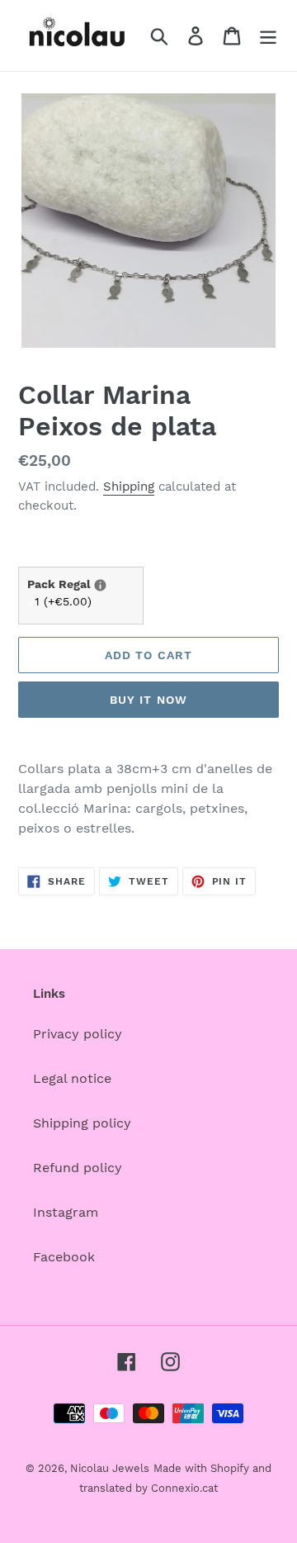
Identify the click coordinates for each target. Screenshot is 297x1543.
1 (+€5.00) (63, 601)
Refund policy (77, 1167)
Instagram (65, 1212)
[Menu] (268, 36)
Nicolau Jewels (109, 1468)
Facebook (64, 1257)
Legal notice (72, 1078)
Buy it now (148, 699)
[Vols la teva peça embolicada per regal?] (100, 585)
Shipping (128, 486)
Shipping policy (82, 1123)
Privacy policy (77, 1034)
